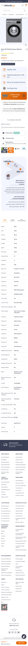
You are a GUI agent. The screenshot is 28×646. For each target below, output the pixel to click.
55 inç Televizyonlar (5, 516)
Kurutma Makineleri (5, 467)
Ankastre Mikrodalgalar (21, 464)
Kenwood (3, 541)
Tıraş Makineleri (19, 488)
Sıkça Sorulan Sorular (5, 599)
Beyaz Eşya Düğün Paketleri (5, 472)
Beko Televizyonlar (5, 506)
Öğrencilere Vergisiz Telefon (20, 583)
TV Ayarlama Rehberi (20, 543)
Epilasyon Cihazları (20, 483)
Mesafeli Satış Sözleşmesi (6, 592)
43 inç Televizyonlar (5, 513)
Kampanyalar (19, 591)
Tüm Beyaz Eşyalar (5, 457)
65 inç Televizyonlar (5, 518)
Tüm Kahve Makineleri (6, 559)
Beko (2, 51)
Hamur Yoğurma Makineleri (19, 567)
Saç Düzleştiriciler (19, 480)
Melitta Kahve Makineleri (6, 572)
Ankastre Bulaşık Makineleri (19, 472)
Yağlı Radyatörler (19, 511)
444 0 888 (22, 206)
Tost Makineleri (19, 570)
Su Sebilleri (3, 494)
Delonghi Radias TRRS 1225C (20, 519)
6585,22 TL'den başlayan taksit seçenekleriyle (13, 60)
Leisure (2, 543)
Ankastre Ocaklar (19, 462)
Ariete (2, 546)
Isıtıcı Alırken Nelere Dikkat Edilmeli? (20, 534)
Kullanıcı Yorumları (5, 587)
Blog (2, 602)
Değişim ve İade (4, 597)
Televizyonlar (4, 484)
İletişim (2, 584)
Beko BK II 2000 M (19, 522)
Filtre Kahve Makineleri (6, 561)
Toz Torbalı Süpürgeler (20, 561)
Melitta (2, 538)
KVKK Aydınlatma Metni (6, 594)
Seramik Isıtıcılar (19, 513)
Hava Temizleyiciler (5, 482)
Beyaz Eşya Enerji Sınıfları (21, 541)
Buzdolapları (4, 459)
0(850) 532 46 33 (20, 204)
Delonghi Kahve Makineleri (4, 569)
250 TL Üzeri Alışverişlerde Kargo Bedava (14, 1)
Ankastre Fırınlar (19, 459)
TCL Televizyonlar (4, 508)
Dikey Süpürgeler (19, 559)
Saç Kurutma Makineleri (21, 485)
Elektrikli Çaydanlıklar (20, 575)
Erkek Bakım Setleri (20, 495)
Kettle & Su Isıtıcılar (20, 572)
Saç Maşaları (18, 490)
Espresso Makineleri (5, 566)
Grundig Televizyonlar (5, 511)
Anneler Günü (18, 588)
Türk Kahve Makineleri (6, 563)
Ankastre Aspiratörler (20, 469)
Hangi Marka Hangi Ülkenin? (20, 546)
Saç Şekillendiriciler (20, 493)
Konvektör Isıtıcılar (19, 508)
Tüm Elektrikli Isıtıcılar (20, 506)
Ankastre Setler (19, 457)
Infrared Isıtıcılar (19, 516)
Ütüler (17, 563)
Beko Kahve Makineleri (6, 575)
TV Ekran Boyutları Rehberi (19, 530)
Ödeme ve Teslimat (5, 589)
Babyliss (3, 531)
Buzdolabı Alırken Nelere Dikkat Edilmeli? (21, 538)
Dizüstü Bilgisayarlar (5, 489)
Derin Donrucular (5, 469)
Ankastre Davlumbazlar (21, 467)
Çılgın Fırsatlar (19, 586)
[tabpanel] (14, 31)
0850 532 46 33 (14, 625)
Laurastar (3, 536)
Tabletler (3, 492)
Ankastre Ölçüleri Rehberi (21, 550)
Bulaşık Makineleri (5, 462)
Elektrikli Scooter (4, 497)
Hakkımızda (3, 582)
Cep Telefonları (4, 487)
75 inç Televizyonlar (5, 521)
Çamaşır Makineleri (5, 464)
